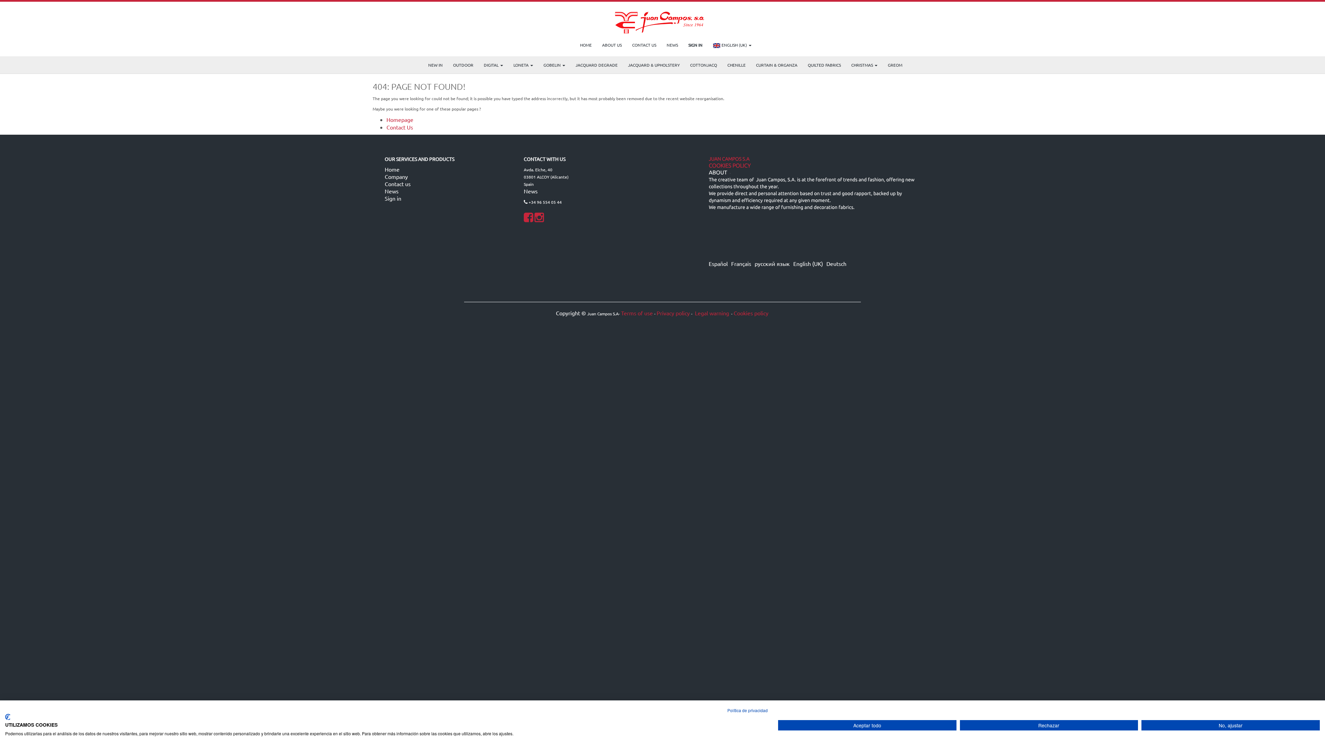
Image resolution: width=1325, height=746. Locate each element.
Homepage (399, 119)
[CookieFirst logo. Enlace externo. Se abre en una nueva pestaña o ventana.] (7, 717)
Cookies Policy (730, 166)
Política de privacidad (747, 710)
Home (392, 169)
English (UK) (734, 45)
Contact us (398, 183)
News (392, 191)
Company (396, 176)
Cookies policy (751, 312)
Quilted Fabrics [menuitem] (824, 65)
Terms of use (637, 312)
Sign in (393, 198)
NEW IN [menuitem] (435, 65)
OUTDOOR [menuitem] (463, 65)
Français (741, 263)
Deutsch (836, 263)
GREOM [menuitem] (895, 65)
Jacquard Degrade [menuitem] (597, 65)
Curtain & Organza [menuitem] (776, 65)
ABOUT (718, 173)
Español (718, 263)
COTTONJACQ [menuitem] (703, 65)
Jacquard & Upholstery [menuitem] (654, 65)
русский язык (772, 263)
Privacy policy (673, 312)
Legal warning (711, 312)
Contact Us (399, 127)
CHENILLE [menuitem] (736, 65)
